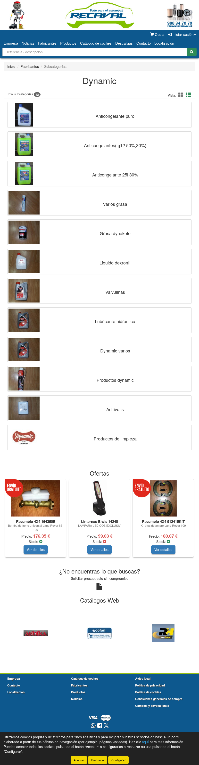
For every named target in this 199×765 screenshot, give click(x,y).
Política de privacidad (150, 685)
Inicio (11, 66)
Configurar (118, 760)
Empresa (10, 43)
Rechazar (97, 760)
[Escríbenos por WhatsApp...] (93, 725)
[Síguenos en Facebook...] (99, 725)
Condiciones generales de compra (158, 699)
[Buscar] (192, 52)
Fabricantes (47, 43)
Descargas (124, 43)
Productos (68, 43)
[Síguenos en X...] (106, 725)
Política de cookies (148, 692)
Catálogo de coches (96, 43)
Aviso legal (142, 678)
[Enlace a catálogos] (35, 632)
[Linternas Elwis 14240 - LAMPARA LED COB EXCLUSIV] (99, 498)
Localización (164, 43)
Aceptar (79, 760)
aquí (145, 741)
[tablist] (99, 520)
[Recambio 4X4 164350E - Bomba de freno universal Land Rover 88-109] (35, 498)
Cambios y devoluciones (152, 705)
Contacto (143, 43)
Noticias (28, 43)
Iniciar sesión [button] (182, 34)
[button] (181, 94)
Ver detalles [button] (36, 549)
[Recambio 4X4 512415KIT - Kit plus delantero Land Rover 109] (163, 498)
